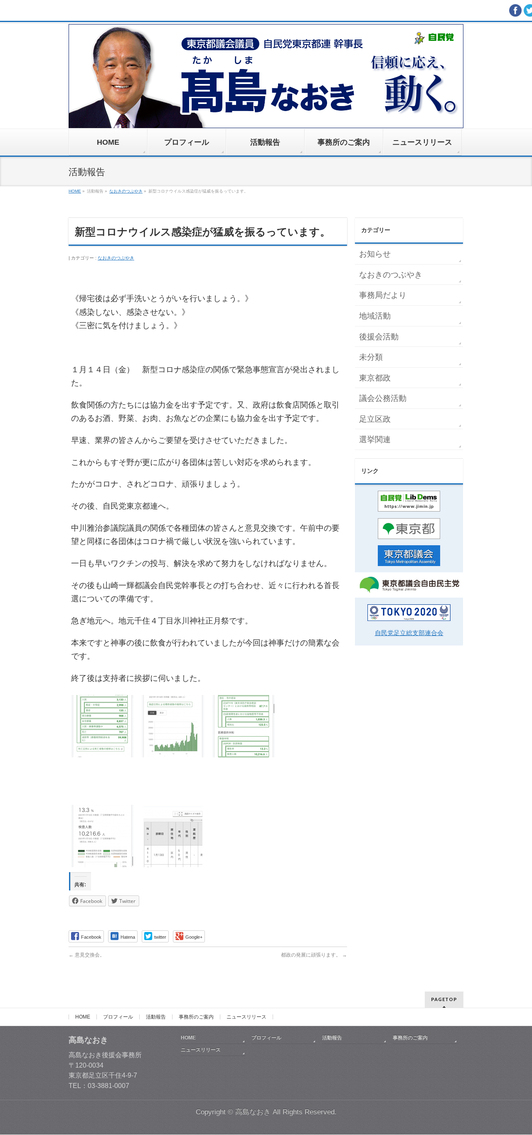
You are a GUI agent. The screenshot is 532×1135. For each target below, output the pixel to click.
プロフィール (118, 1016)
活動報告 (156, 1016)
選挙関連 (375, 439)
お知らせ (375, 254)
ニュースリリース (246, 1016)
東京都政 (375, 377)
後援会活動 (379, 336)
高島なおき (253, 1112)
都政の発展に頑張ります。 (314, 955)
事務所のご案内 (196, 1016)
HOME (82, 1016)
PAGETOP (444, 999)
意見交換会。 (87, 955)
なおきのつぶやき (116, 257)
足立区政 (375, 419)
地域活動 (375, 316)
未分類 (371, 357)
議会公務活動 (382, 398)
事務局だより (382, 295)
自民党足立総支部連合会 (409, 632)
